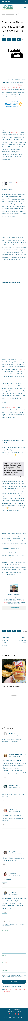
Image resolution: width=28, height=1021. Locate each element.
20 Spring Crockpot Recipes (5, 641)
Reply (4, 746)
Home (3, 14)
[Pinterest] (9, 1)
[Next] (24, 676)
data (10, 496)
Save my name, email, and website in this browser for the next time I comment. (14, 975)
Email (4, 963)
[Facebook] (3, 1)
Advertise (17, 1009)
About (10, 1009)
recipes (18, 600)
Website (5, 970)
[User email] (18, 608)
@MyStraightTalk (11, 407)
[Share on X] (14, 39)
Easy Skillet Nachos (22, 640)
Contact (19, 1011)
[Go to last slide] (3, 676)
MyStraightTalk (21, 369)
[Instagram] (6, 1)
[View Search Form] (25, 2)
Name (4, 955)
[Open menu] (25, 7)
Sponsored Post (10, 14)
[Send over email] (19, 39)
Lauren (11, 809)
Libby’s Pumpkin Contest (11, 686)
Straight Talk (14, 132)
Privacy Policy (10, 1011)
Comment (5, 930)
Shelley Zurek (13, 786)
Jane (10, 733)
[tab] (12, 695)
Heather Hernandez (15, 754)
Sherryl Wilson (14, 852)
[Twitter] (14, 608)
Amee (11, 873)
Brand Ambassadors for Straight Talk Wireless (12, 87)
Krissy (11, 892)
